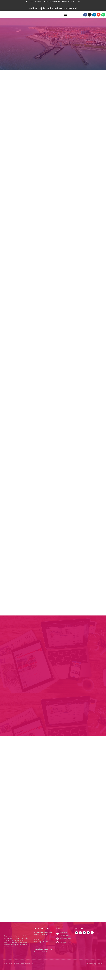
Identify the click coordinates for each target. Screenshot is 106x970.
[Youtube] (84, 932)
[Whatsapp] (92, 932)
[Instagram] (80, 932)
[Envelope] (88, 932)
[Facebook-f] (76, 932)
